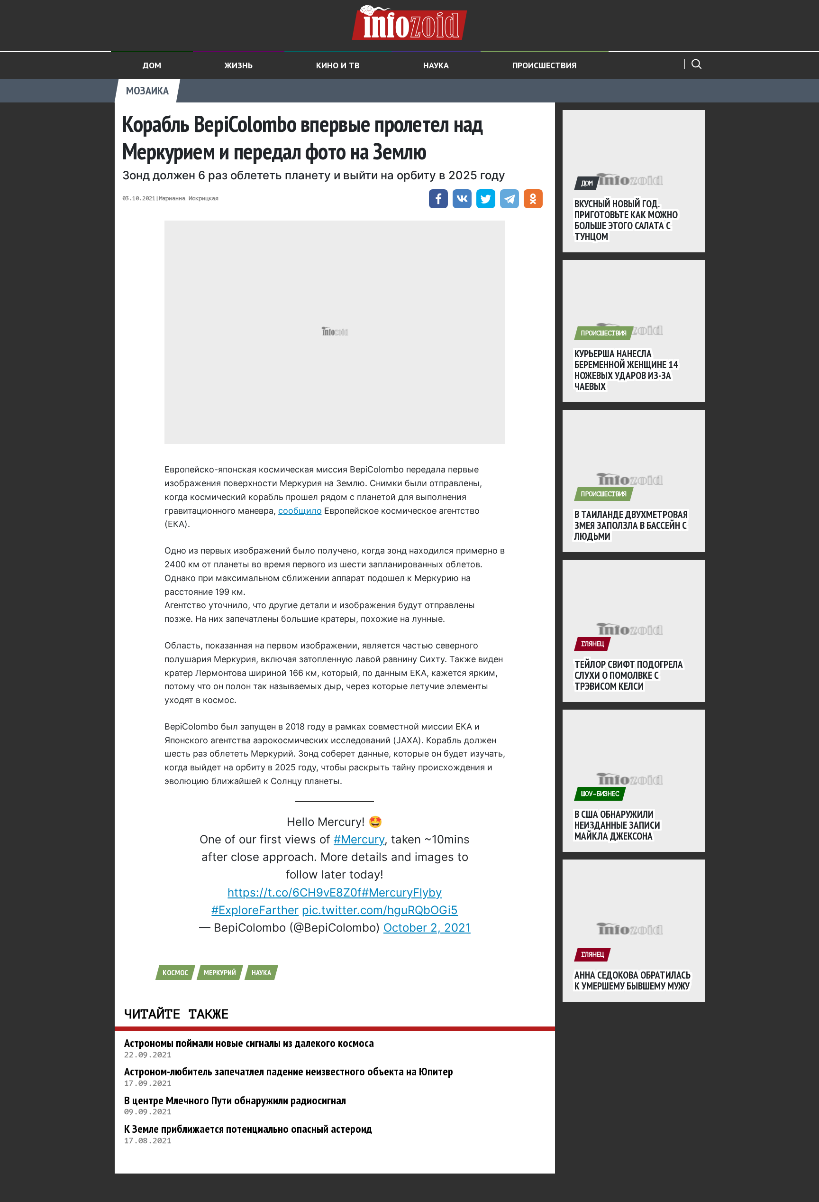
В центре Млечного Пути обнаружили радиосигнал (235, 1100)
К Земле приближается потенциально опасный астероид (248, 1128)
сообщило (300, 511)
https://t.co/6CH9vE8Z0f (295, 892)
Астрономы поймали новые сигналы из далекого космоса (249, 1043)
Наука (436, 65)
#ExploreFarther (255, 910)
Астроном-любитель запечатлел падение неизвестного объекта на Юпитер (288, 1071)
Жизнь (239, 65)
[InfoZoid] (409, 21)
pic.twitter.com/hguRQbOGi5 (380, 910)
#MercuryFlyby (402, 892)
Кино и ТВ (338, 65)
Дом (152, 65)
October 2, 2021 (427, 927)
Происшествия (544, 65)
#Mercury (359, 839)
